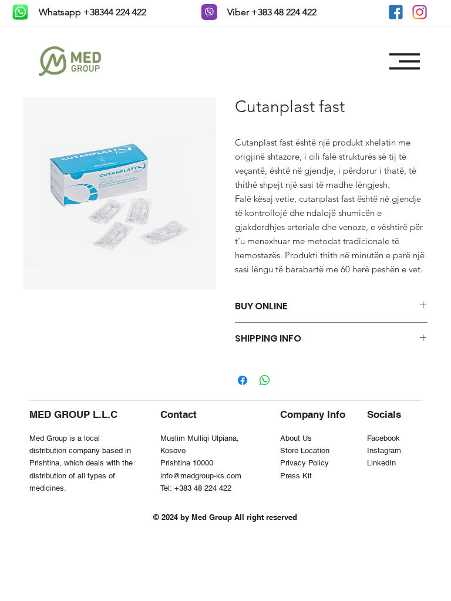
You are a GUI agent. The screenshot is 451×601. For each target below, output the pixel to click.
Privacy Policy (304, 462)
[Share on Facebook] (242, 380)
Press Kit (296, 475)
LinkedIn (381, 462)
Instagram (384, 450)
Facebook (383, 438)
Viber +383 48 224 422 (271, 12)
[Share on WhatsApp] (265, 380)
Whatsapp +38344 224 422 (91, 12)
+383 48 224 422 (202, 488)
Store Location (304, 450)
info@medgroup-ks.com (200, 475)
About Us (296, 438)
